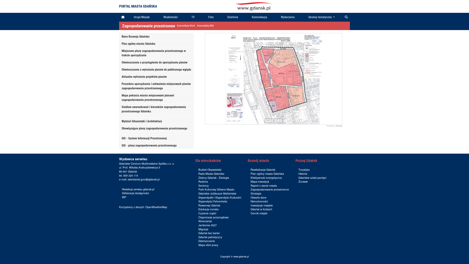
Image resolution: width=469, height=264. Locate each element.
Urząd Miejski (142, 17)
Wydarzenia (288, 17)
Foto (211, 17)
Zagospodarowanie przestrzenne (148, 25)
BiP (124, 197)
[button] (346, 17)
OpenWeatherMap (156, 207)
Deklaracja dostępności (135, 193)
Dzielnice (232, 17)
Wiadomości (170, 17)
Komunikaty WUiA (186, 25)
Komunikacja (259, 17)
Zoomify (339, 126)
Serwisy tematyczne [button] (320, 17)
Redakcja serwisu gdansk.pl (138, 189)
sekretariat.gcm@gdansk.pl (144, 179)
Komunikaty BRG (205, 25)
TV (193, 17)
